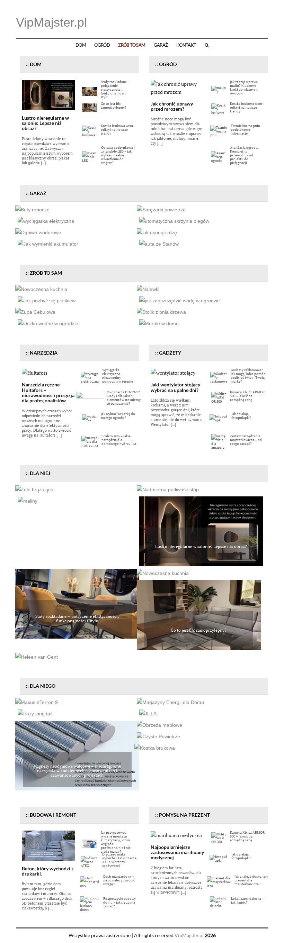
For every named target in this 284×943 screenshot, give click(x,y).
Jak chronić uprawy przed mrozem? (172, 106)
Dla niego (42, 686)
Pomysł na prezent (184, 815)
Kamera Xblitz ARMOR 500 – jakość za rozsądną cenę (247, 396)
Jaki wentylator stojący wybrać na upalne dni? (175, 387)
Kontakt (186, 45)
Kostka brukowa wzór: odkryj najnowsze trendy (117, 129)
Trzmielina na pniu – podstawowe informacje (247, 129)
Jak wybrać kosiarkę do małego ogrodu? (118, 416)
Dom (81, 45)
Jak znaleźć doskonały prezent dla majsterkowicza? (251, 880)
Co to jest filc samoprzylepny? (113, 105)
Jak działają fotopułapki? (241, 416)
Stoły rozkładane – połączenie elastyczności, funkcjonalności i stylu (115, 89)
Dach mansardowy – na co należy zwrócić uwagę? (119, 880)
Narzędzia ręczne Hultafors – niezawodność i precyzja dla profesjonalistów (48, 392)
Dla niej (40, 473)
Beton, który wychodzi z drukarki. (48, 871)
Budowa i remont (53, 815)
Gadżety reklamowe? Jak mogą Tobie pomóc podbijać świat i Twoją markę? (248, 376)
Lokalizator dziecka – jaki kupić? (247, 900)
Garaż (161, 45)
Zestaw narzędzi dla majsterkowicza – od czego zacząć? (246, 440)
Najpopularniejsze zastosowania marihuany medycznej (177, 852)
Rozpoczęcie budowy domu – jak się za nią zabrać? (119, 902)
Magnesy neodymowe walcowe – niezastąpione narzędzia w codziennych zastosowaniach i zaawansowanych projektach (77, 770)
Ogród (102, 45)
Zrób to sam (131, 45)
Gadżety (170, 353)
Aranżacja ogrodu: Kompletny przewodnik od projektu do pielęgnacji (244, 155)
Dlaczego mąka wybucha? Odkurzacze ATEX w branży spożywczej (119, 860)
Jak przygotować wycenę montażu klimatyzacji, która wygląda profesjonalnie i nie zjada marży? (116, 842)
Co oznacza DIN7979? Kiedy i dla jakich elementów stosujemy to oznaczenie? (124, 398)
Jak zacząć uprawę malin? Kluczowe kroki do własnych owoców (244, 87)
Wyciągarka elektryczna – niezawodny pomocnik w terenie (117, 376)
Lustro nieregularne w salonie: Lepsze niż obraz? (45, 123)
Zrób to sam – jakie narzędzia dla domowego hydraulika (118, 440)
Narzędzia (43, 353)
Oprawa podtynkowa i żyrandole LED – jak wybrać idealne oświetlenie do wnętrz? (118, 155)
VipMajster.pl (51, 22)
